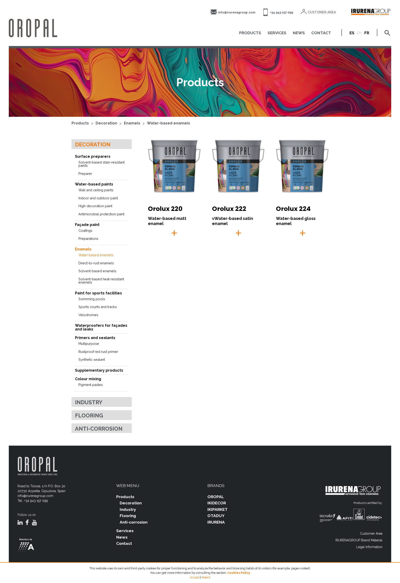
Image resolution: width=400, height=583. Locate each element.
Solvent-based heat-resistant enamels (101, 280)
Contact (124, 543)
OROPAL (215, 496)
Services (125, 530)
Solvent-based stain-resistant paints (101, 164)
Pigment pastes (90, 385)
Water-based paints (94, 184)
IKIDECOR (216, 503)
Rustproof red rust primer (98, 352)
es (352, 33)
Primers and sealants (95, 338)
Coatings (85, 230)
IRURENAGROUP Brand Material (358, 540)
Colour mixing (88, 379)
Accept (195, 577)
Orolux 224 (293, 208)
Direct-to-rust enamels (96, 263)
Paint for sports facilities (98, 293)
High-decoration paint (95, 206)
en (359, 33)
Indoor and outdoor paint (98, 198)
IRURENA (216, 522)
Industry (88, 402)
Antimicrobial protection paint (101, 214)
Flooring (89, 415)
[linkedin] (20, 522)
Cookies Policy (238, 572)
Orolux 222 (229, 208)
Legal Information (369, 547)
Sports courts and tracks (97, 307)
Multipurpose (88, 343)
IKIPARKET (217, 509)
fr (366, 33)
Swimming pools (91, 299)
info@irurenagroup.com (236, 12)
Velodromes (88, 315)
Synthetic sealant (91, 359)
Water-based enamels (168, 123)
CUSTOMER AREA (322, 12)
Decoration (106, 123)
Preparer (85, 174)
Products (80, 123)
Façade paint (87, 224)
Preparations (88, 239)
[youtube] (34, 522)
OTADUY (216, 515)
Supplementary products (99, 370)
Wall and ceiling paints (95, 190)
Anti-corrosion (98, 429)
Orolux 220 (165, 208)
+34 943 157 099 (281, 12)
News (122, 537)
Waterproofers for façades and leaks (101, 327)
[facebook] (27, 522)
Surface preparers (92, 156)
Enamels (132, 123)
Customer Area (371, 533)
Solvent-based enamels (97, 271)
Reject (206, 577)
